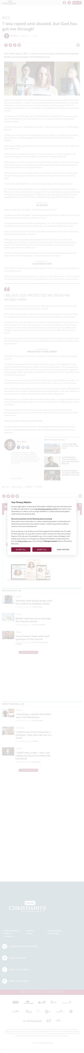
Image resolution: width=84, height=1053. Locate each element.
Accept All (21, 549)
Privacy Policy (23, 541)
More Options (63, 549)
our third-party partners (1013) (46, 509)
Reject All (42, 549)
